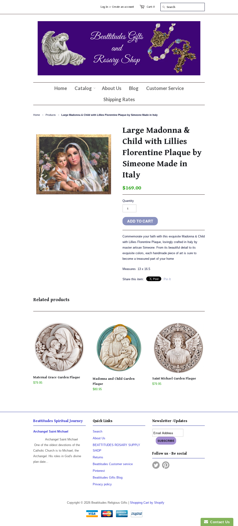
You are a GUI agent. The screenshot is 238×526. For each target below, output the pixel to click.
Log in (104, 6)
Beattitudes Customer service (113, 464)
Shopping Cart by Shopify (147, 502)
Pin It (167, 279)
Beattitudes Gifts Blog (107, 477)
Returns (98, 457)
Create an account (123, 6)
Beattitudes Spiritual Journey (58, 421)
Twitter (156, 465)
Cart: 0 (151, 6)
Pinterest (99, 471)
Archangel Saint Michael (50, 431)
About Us (99, 438)
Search (97, 431)
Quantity (128, 201)
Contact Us (219, 522)
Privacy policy (102, 484)
